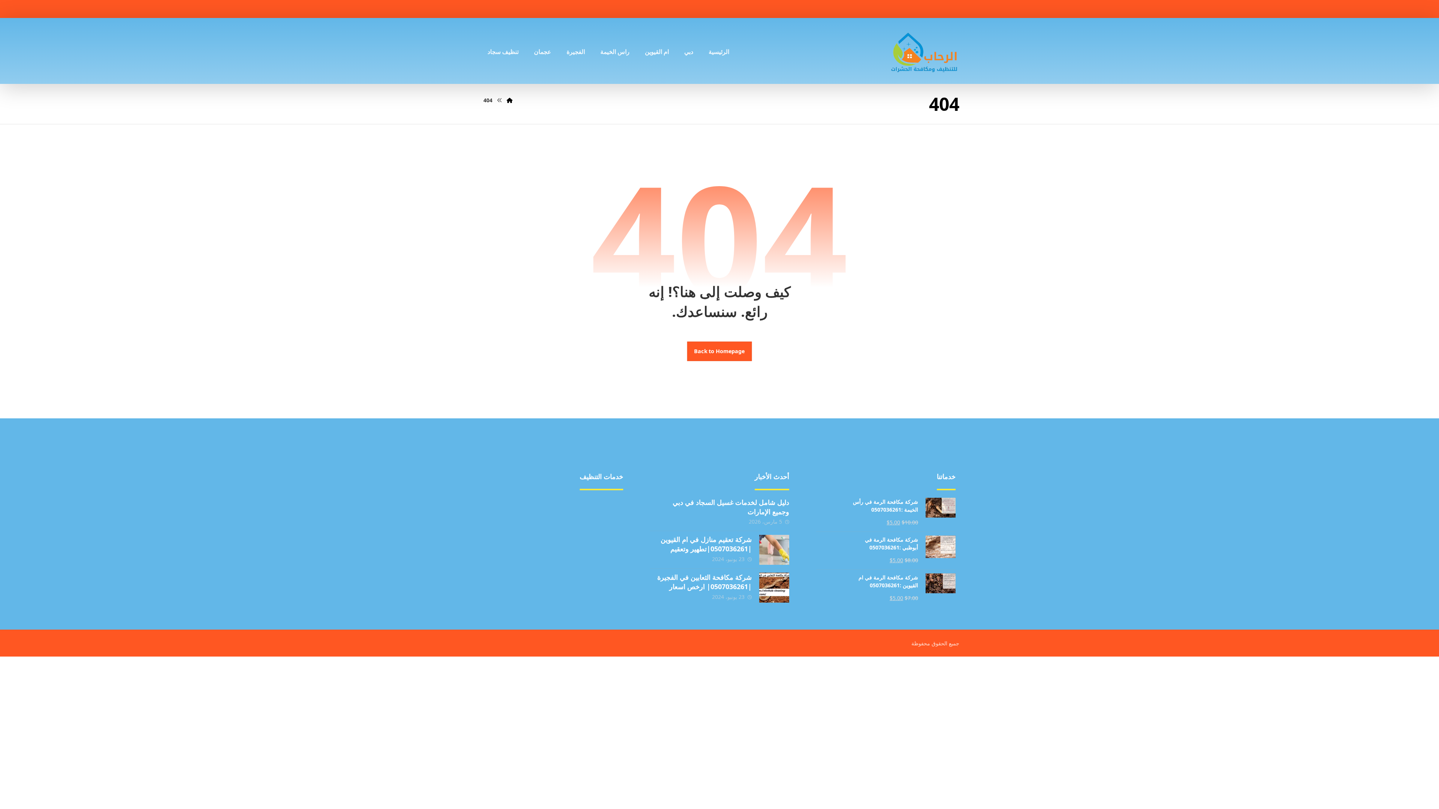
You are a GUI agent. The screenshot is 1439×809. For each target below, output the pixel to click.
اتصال (607, 564)
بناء (610, 516)
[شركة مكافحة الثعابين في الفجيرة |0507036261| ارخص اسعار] (774, 588)
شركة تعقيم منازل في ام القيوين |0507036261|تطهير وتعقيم (706, 544)
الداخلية (604, 552)
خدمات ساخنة (524, 588)
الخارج (533, 552)
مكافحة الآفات (596, 504)
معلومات (603, 576)
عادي (607, 540)
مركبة (534, 504)
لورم (535, 564)
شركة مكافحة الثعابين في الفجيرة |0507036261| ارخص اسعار (704, 582)
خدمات (532, 540)
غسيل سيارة (526, 516)
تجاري (534, 528)
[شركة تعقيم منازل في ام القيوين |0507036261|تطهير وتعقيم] (774, 550)
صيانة (607, 528)
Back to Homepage (719, 351)
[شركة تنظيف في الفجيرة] (924, 51)
